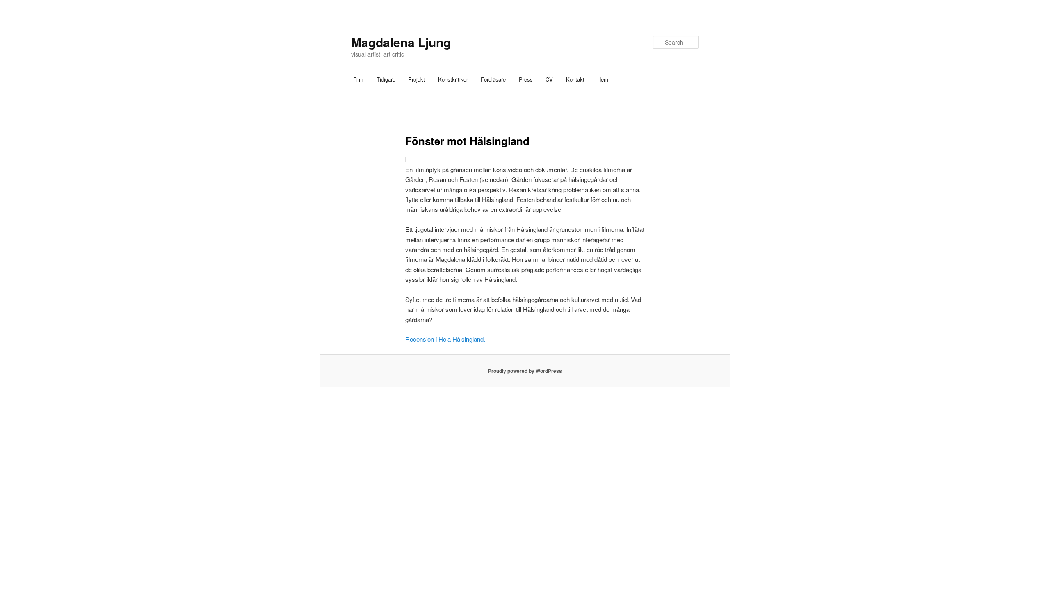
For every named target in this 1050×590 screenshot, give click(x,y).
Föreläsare (493, 79)
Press (526, 79)
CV (549, 79)
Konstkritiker (453, 79)
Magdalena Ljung (401, 42)
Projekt (416, 79)
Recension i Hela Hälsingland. (445, 339)
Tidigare (386, 79)
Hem (602, 79)
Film (358, 79)
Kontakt (575, 79)
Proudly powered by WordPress (525, 370)
